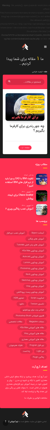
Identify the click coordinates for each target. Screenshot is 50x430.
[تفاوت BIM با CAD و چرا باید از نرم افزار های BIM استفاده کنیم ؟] (41, 179)
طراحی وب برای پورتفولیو (33, 309)
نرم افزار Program (37, 345)
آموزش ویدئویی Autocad (33, 256)
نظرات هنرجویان (16, 345)
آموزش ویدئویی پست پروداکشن (30, 292)
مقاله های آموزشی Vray (34, 333)
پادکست (26, 351)
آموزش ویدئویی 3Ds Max (32, 102)
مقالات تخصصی (15, 321)
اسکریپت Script (37, 298)
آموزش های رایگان (35, 97)
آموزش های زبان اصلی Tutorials (30, 244)
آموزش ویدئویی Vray (34, 111)
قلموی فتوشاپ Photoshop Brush (30, 315)
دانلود (21, 304)
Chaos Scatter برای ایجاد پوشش (20, 196)
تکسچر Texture (37, 304)
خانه (45, 71)
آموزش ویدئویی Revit (35, 274)
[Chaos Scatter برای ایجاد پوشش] (41, 195)
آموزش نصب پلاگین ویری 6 (19, 209)
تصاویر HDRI (19, 298)
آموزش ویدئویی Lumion (34, 262)
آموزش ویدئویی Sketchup (33, 280)
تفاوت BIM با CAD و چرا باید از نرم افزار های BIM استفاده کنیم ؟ (19, 182)
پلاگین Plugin (38, 357)
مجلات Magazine (36, 321)
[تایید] (9, 81)
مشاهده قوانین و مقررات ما (35, 398)
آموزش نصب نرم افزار (16, 233)
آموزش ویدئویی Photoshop (32, 106)
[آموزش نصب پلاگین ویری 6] (41, 209)
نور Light (40, 351)
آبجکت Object (37, 233)
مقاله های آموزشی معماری (33, 339)
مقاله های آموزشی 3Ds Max (32, 327)
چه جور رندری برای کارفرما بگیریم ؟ (27, 128)
